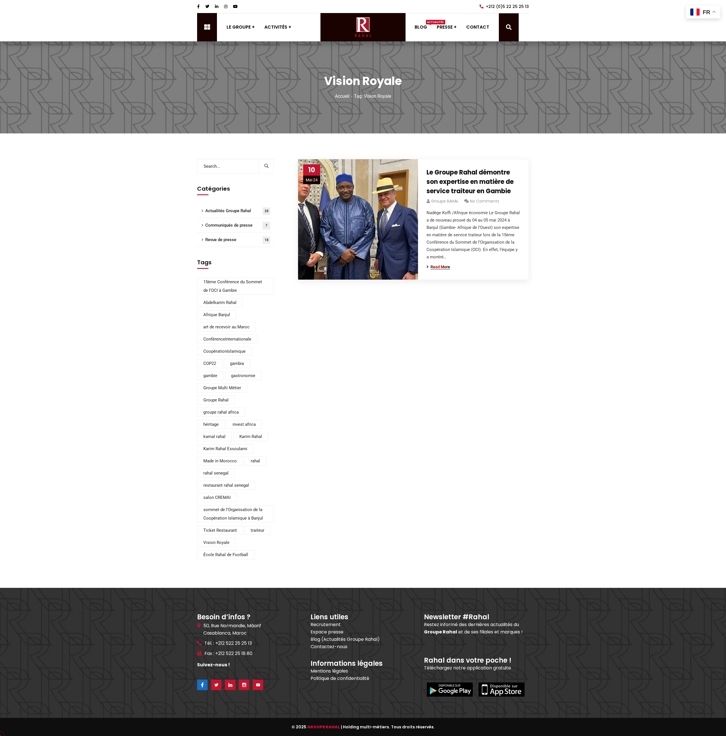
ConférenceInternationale (227, 339)
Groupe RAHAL (445, 201)
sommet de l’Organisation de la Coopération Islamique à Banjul (233, 514)
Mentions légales (329, 671)
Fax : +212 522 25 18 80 (228, 653)
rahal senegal (216, 473)
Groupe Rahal (216, 400)
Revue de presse (237, 239)
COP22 (209, 363)
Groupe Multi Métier (222, 387)
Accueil (342, 96)
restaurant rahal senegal (226, 485)
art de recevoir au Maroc (226, 326)
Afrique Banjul (216, 314)
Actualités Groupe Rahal (237, 210)
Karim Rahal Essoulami (225, 448)
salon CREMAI (217, 497)
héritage (211, 424)
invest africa (244, 424)
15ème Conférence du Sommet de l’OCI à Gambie (232, 286)
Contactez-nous (329, 646)
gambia (237, 363)
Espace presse (327, 632)
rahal (255, 460)
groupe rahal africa (221, 412)
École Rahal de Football (225, 554)
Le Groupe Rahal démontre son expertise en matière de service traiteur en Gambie (470, 181)
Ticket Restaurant (220, 530)
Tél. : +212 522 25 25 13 (228, 643)
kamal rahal (214, 436)
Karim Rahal (250, 436)
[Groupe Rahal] (363, 27)
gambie (210, 375)
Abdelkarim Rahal (220, 302)
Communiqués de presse (236, 225)
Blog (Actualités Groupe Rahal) (345, 639)
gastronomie (243, 375)
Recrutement (326, 624)
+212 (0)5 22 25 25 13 (507, 6)
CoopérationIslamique (224, 351)
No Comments (484, 201)
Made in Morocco (220, 460)
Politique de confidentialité (340, 678)
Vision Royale (216, 542)
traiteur (257, 530)
